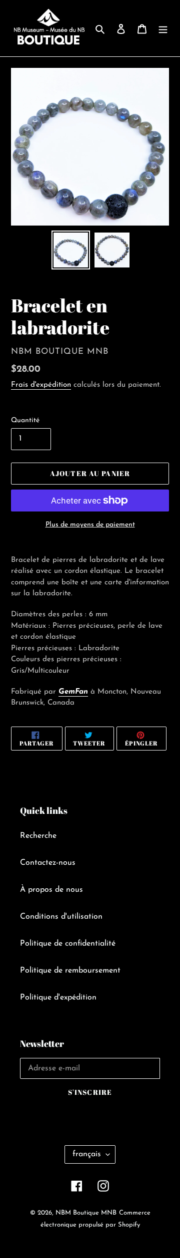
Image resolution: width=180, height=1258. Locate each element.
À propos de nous (51, 890)
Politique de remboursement (70, 971)
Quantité (25, 420)
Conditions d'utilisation (61, 917)
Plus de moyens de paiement (90, 524)
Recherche (38, 836)
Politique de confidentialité (68, 944)
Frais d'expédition (41, 385)
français (86, 1154)
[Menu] (163, 28)
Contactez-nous (48, 863)
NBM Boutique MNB (86, 1213)
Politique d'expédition (58, 998)
